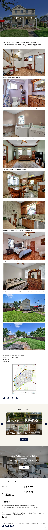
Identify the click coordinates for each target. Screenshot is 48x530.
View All (24, 439)
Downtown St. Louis (7, 361)
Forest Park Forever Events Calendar (10, 357)
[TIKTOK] (11, 526)
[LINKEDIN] (8, 526)
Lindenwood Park (29, 42)
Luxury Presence (25, 523)
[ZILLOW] (13, 526)
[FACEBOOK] (3, 526)
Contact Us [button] (24, 467)
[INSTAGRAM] (6, 526)
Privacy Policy (42, 523)
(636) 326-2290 (29, 487)
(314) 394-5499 (29, 492)
